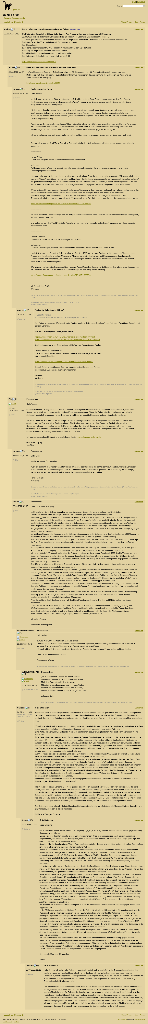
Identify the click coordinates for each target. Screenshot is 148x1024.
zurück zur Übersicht (13, 22)
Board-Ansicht (140, 22)
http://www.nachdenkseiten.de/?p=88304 (39, 61)
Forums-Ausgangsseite (14, 18)
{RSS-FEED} (122, 1019)
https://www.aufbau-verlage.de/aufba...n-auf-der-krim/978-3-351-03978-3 (60, 275)
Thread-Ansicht (126, 22)
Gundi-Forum (7, 1022)
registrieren (141, 2)
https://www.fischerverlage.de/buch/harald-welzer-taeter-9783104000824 (61, 204)
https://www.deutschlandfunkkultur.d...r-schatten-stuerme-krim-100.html (65, 337)
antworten (139, 29)
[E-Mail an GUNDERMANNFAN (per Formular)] (21, 639)
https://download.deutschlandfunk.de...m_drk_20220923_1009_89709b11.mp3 (67, 340)
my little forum (140, 1019)
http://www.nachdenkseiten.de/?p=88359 (43, 83)
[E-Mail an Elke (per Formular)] (12, 404)
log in (134, 2)
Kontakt (16, 1022)
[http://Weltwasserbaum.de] (22, 637)
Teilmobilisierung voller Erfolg (88, 437)
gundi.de (16, 9)
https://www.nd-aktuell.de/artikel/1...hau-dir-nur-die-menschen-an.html (64, 362)
